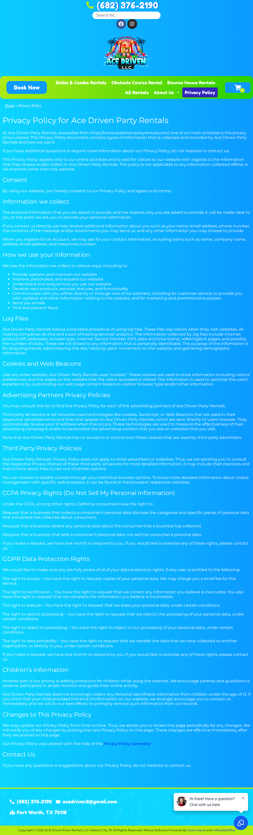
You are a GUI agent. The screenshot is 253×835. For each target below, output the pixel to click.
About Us (164, 92)
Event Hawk (197, 830)
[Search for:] (126, 15)
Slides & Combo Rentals (81, 82)
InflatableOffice (224, 830)
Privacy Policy (200, 92)
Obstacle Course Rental (136, 82)
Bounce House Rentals (191, 82)
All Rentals (137, 92)
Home (10, 106)
